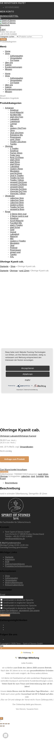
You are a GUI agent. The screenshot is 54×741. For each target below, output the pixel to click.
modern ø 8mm (16, 205)
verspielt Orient (16, 187)
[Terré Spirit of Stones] (8, 21)
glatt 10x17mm (16, 117)
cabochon (25, 476)
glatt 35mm (15, 162)
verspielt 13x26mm (18, 185)
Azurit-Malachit (16, 112)
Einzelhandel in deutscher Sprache (19, 608)
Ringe (7, 212)
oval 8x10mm (16, 173)
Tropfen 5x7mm (17, 178)
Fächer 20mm (16, 153)
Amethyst (14, 110)
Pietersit (13, 248)
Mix (11, 126)
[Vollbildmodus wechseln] (6, 723)
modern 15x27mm (18, 128)
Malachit (14, 236)
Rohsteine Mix (16, 135)
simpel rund (15, 252)
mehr (27, 380)
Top (1, 646)
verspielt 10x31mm (18, 182)
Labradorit (14, 119)
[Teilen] (4, 723)
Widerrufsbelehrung (14, 583)
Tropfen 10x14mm (18, 142)
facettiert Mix (15, 115)
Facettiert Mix (16, 223)
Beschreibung (11, 483)
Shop (7, 53)
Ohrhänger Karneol (27, 436)
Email (2, 595)
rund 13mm (15, 139)
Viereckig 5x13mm (18, 189)
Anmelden (4, 14)
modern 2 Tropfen (18, 241)
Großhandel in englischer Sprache (18, 603)
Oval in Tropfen (17, 176)
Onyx (12, 130)
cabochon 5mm (17, 200)
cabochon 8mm (17, 203)
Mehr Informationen (26, 394)
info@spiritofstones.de (15, 539)
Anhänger (9, 108)
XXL (12, 257)
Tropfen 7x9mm (17, 180)
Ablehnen (28, 374)
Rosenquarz (15, 137)
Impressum (10, 559)
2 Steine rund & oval (19, 216)
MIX (12, 239)
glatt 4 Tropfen (16, 225)
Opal (12, 245)
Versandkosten (26, 447)
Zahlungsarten (16, 56)
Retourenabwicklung (14, 585)
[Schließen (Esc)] (1, 723)
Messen (8, 69)
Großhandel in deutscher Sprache (18, 600)
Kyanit (3, 479)
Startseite (4, 266)
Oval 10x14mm (16, 133)
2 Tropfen (14, 148)
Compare (4, 472)
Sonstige (40, 476)
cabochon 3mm (17, 198)
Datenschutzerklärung (15, 564)
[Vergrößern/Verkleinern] (9, 723)
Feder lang (15, 155)
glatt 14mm (15, 160)
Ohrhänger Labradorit (9, 436)
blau (47, 476)
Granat (13, 232)
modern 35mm (16, 169)
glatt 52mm (15, 164)
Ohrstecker (10, 196)
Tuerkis (13, 144)
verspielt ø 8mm (17, 209)
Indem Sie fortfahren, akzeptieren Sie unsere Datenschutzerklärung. (20, 611)
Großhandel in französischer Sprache (20, 605)
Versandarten (16, 58)
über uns (9, 63)
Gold (12, 230)
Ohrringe (9, 146)
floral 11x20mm (17, 157)
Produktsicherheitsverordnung (18, 566)
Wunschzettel (9, 16)
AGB (7, 562)
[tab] (29, 483)
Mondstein (14, 171)
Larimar (13, 124)
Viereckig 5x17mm (18, 191)
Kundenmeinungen (13, 67)
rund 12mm (24, 271)
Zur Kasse (14, 60)
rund (33, 476)
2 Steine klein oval (18, 214)
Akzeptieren (26, 401)
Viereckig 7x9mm (17, 194)
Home (7, 51)
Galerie (8, 65)
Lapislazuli (15, 121)
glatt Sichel (15, 227)
